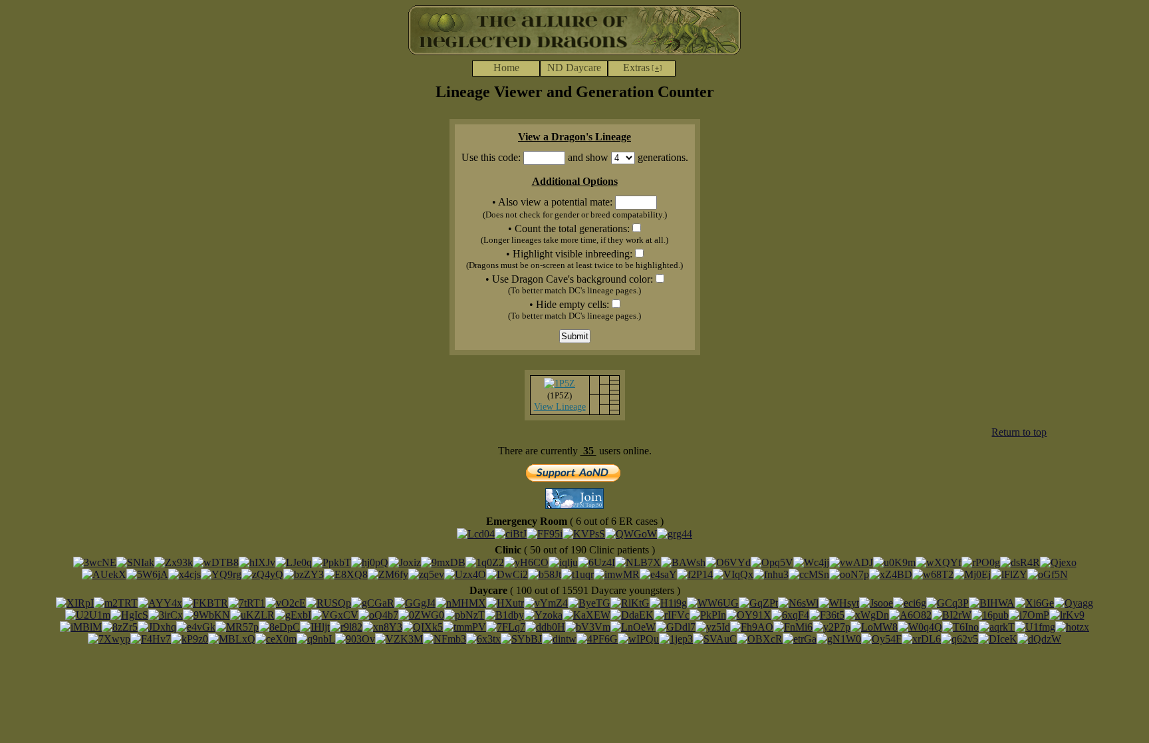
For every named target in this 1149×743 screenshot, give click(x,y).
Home (506, 67)
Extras (642, 67)
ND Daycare (574, 67)
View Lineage (560, 406)
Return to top (1019, 432)
